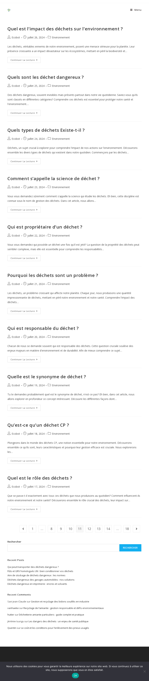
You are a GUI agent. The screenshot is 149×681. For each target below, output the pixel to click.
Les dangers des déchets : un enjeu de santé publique (58, 621)
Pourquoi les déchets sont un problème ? (52, 275)
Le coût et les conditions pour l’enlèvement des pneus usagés (55, 628)
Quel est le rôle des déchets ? (39, 478)
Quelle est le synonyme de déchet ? (46, 377)
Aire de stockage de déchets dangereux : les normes (36, 575)
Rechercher (14, 541)
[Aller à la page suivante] (136, 528)
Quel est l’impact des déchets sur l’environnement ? (65, 29)
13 (98, 529)
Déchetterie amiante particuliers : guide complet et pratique (51, 614)
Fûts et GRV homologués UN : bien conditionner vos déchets (40, 571)
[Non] (144, 671)
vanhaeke (13, 608)
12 (89, 529)
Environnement (61, 37)
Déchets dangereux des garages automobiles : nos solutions (40, 579)
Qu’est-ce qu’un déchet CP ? (38, 425)
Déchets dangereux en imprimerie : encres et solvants (37, 583)
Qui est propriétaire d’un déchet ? (44, 227)
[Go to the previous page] (23, 528)
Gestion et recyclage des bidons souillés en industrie (60, 601)
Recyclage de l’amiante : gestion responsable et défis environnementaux (63, 608)
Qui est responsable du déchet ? (43, 328)
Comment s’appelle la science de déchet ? (53, 178)
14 (108, 529)
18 (127, 529)
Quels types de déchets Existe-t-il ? (46, 130)
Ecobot (16, 37)
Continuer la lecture (26, 59)
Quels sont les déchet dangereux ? (45, 77)
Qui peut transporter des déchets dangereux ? (33, 567)
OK (75, 675)
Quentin (11, 628)
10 (70, 529)
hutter (10, 614)
